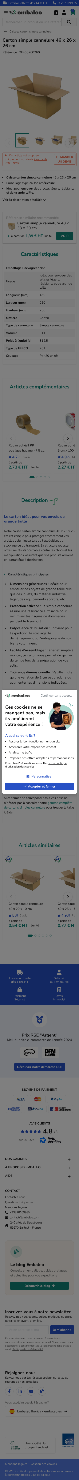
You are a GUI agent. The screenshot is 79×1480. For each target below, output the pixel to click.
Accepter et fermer (41, 786)
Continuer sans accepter (57, 695)
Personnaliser (42, 776)
